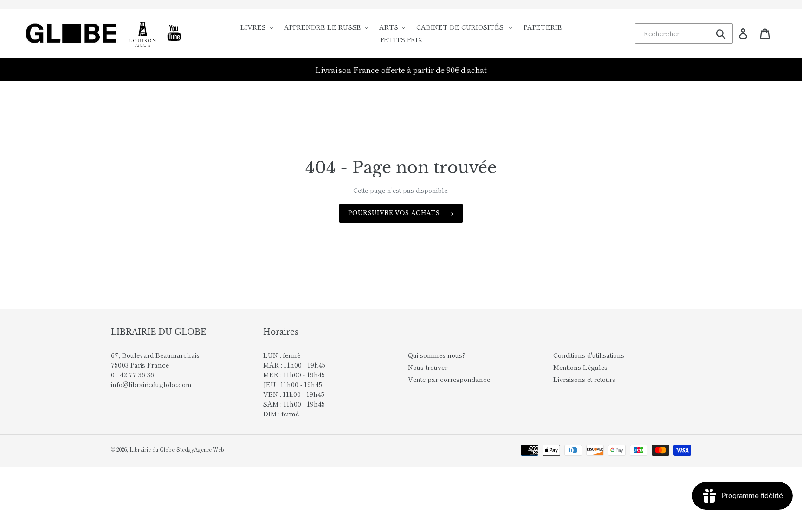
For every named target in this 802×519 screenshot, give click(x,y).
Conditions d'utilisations (588, 355)
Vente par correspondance (449, 379)
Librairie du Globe (152, 449)
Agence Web (209, 449)
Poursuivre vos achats (394, 213)
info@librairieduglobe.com (151, 384)
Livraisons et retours (584, 379)
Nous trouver (427, 367)
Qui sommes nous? (437, 355)
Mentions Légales (580, 367)
